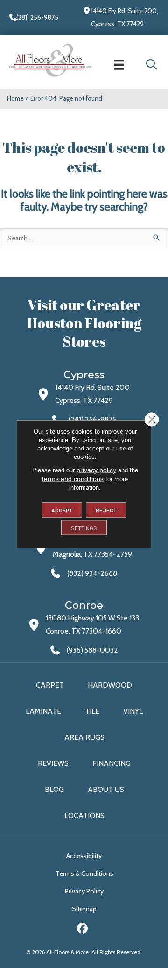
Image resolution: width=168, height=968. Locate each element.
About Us (106, 789)
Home (15, 98)
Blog (54, 789)
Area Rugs (84, 737)
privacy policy (96, 470)
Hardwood (110, 685)
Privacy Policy (84, 891)
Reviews (53, 763)
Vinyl (133, 711)
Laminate (43, 711)
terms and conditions (73, 479)
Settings (84, 528)
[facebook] (83, 929)
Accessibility (84, 856)
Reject (106, 510)
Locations (84, 815)
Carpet (50, 685)
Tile (92, 711)
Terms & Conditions (84, 873)
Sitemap (84, 909)
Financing (111, 763)
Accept (61, 510)
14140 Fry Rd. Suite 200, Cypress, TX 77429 (124, 17)
